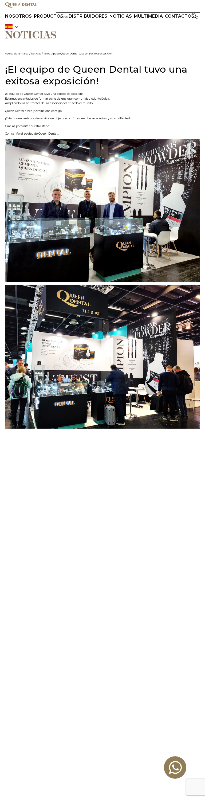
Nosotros (18, 16)
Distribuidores (88, 16)
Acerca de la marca (17, 53)
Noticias (120, 16)
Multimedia (148, 16)
